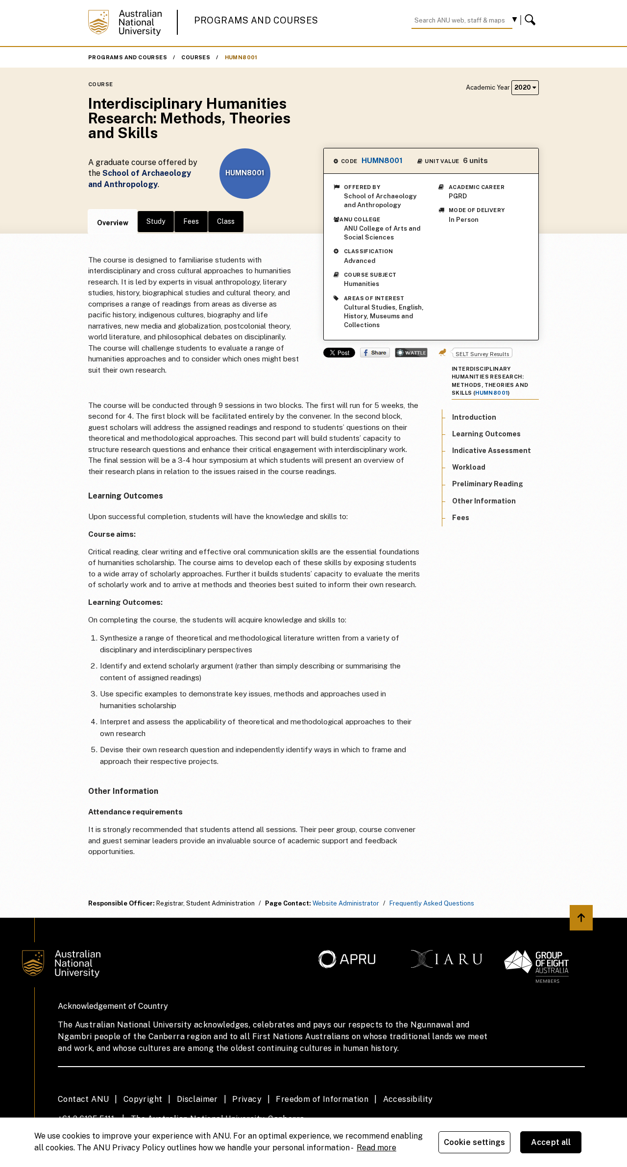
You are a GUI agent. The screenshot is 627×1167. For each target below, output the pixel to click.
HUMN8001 (241, 57)
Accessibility (408, 1099)
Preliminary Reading (487, 484)
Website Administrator (346, 903)
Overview (112, 223)
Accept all (551, 1142)
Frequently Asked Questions (431, 903)
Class (226, 221)
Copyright (143, 1099)
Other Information (484, 501)
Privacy (247, 1099)
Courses (195, 57)
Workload (468, 467)
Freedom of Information (322, 1099)
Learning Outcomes (486, 434)
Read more (376, 1147)
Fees (191, 221)
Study (155, 221)
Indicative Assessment (491, 450)
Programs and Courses (256, 20)
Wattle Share (411, 352)
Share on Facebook (375, 352)
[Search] (531, 20)
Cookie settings (474, 1142)
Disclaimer (197, 1099)
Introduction (474, 417)
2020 (523, 87)
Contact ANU (83, 1099)
